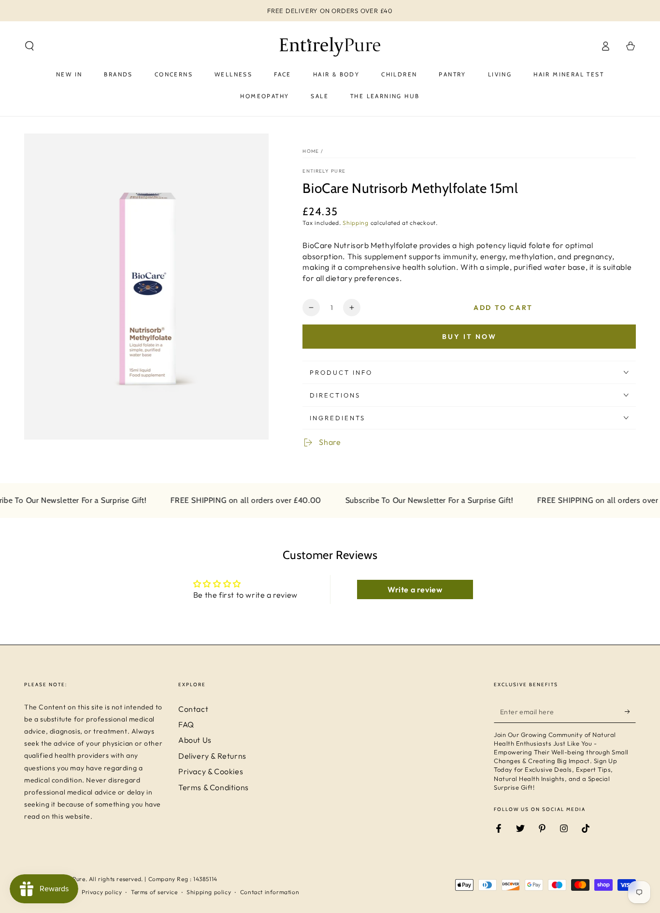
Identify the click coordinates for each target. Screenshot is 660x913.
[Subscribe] (630, 711)
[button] (29, 46)
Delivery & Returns (212, 756)
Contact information (269, 892)
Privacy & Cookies (210, 771)
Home (310, 151)
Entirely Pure (323, 171)
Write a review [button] (414, 589)
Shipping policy (209, 892)
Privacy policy (102, 892)
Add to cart (503, 307)
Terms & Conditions (213, 787)
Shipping (356, 222)
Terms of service (154, 892)
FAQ (186, 724)
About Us (195, 740)
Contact (193, 709)
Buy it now (469, 336)
